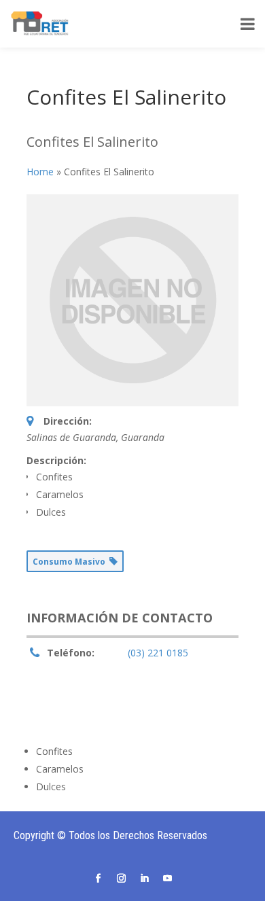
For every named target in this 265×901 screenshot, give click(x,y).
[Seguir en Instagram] (121, 878)
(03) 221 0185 (158, 652)
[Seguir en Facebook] (98, 878)
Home (40, 171)
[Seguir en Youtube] (167, 878)
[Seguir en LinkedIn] (144, 878)
